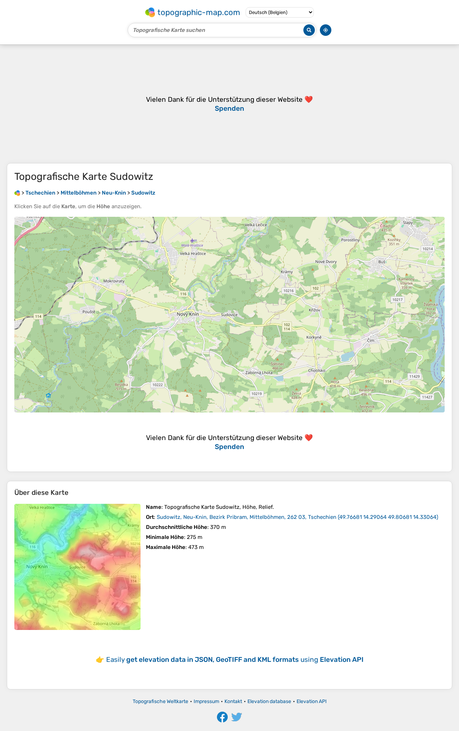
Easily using (235, 659)
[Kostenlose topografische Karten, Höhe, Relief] (17, 193)
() (297, 517)
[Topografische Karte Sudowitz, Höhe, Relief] (77, 567)
